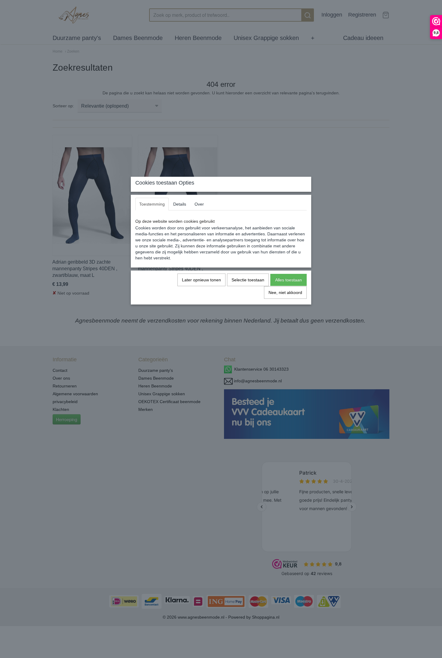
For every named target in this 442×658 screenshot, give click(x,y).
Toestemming (152, 204)
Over (199, 204)
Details (179, 204)
